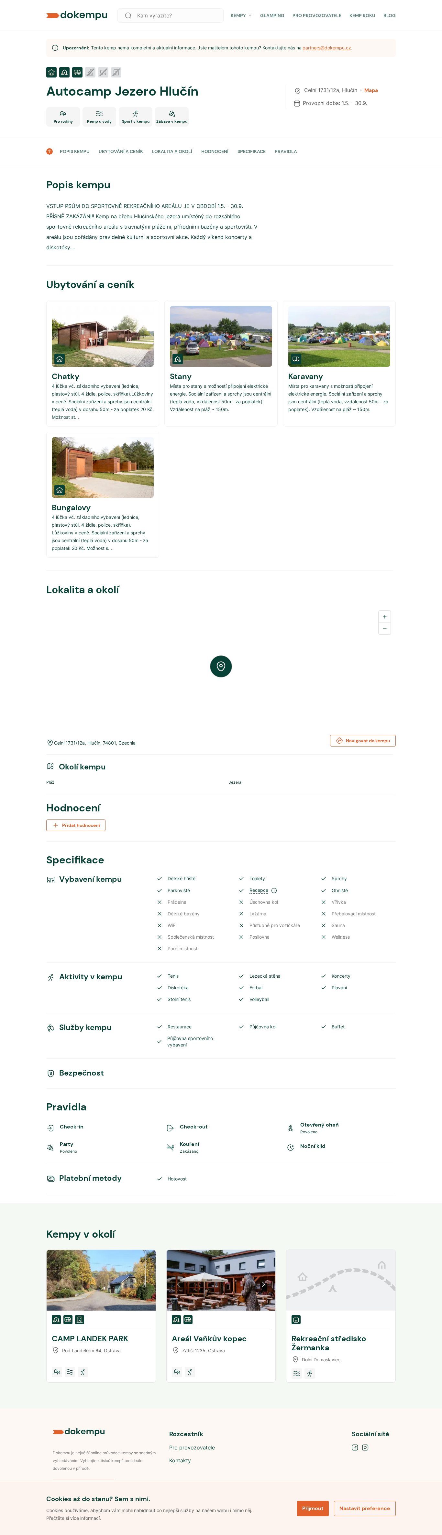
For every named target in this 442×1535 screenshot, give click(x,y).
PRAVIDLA (286, 151)
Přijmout (313, 1508)
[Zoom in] (385, 617)
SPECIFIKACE (252, 151)
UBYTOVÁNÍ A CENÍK (121, 151)
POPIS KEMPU (75, 151)
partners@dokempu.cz (327, 47)
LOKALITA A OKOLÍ (172, 151)
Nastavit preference (364, 1508)
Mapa (371, 90)
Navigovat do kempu (368, 741)
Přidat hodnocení (81, 825)
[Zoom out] (385, 628)
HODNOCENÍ (214, 151)
